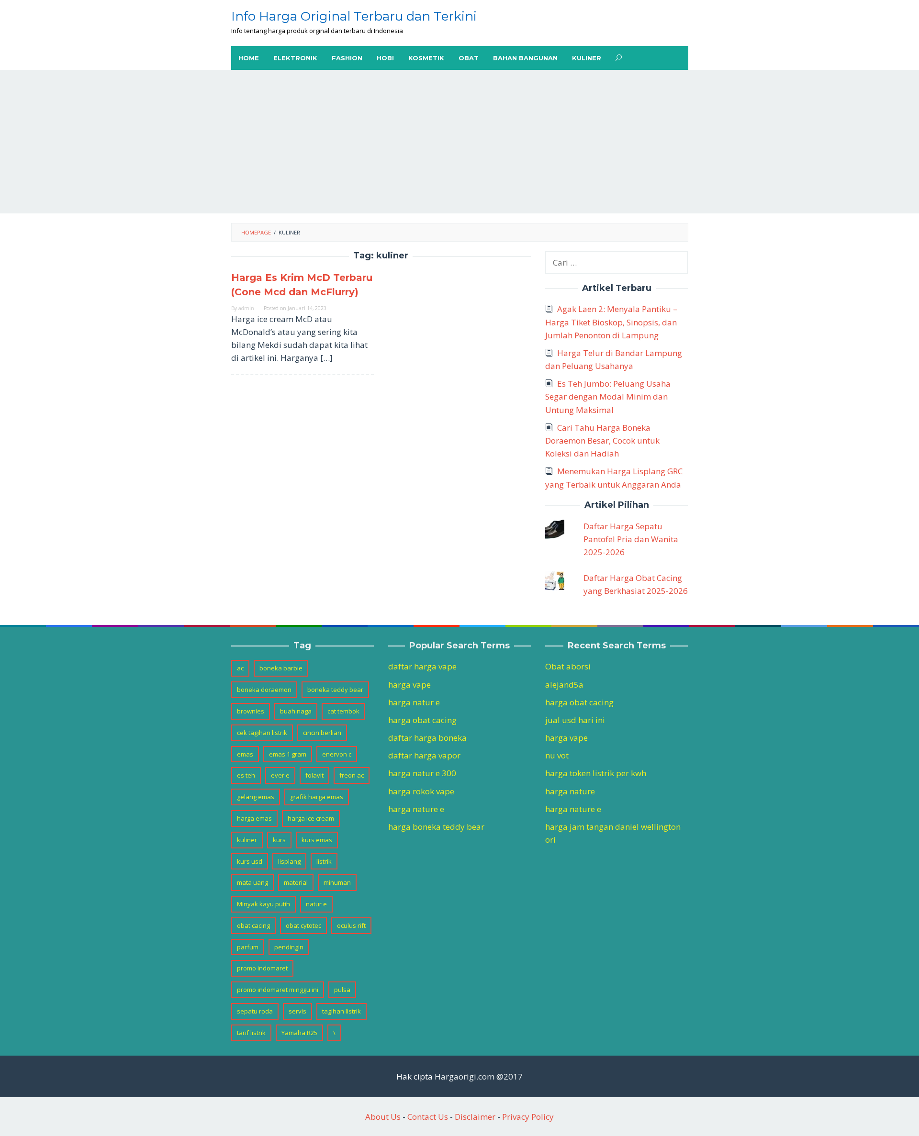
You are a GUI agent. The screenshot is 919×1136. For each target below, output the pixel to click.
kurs (279, 839)
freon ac (351, 775)
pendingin (288, 947)
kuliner (247, 839)
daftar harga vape (422, 666)
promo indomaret (262, 968)
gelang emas (255, 796)
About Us (383, 1116)
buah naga (296, 711)
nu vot (557, 755)
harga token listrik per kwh (595, 773)
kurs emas (317, 839)
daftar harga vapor (424, 755)
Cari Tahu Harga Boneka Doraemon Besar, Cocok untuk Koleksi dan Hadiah (602, 440)
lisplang (289, 861)
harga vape (409, 684)
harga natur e (414, 702)
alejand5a (564, 684)
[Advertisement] (459, 142)
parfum (247, 947)
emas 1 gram (287, 754)
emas (245, 754)
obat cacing (253, 925)
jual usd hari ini (575, 719)
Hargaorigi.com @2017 (479, 1076)
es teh (246, 775)
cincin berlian (322, 732)
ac (240, 668)
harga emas (254, 818)
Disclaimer (475, 1116)
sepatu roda (255, 1011)
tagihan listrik (341, 1011)
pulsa (342, 989)
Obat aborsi (568, 666)
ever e (280, 775)
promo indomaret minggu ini (277, 989)
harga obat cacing (422, 719)
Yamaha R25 (299, 1032)
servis (297, 1011)
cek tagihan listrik (262, 732)
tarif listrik (251, 1032)
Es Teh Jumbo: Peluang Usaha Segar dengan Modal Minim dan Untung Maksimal (608, 396)
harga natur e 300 (422, 773)
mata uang (252, 882)
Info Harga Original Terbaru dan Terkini (354, 16)
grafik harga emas (316, 796)
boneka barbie (281, 668)
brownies (250, 711)
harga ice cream (311, 818)
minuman (337, 882)
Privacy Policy (528, 1116)
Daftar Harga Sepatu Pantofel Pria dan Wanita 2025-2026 (630, 539)
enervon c (336, 754)
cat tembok (343, 711)
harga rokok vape (421, 791)
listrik (324, 861)
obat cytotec (303, 925)
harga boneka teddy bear (436, 826)
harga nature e (416, 808)
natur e (316, 904)
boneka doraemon (264, 689)
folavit (314, 775)
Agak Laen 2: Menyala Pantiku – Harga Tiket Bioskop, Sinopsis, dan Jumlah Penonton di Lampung (611, 321)
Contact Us (427, 1116)
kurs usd (249, 861)
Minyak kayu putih (263, 904)
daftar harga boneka (427, 737)
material (296, 882)
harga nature (570, 791)
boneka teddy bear (335, 689)
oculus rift (351, 925)
